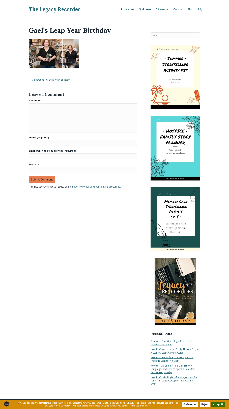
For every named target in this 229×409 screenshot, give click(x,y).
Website (34, 164)
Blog (190, 9)
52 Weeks (162, 9)
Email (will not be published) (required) (52, 150)
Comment (35, 100)
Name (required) (39, 137)
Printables (127, 9)
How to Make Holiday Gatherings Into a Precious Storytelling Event (172, 359)
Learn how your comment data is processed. (96, 186)
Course (178, 9)
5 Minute (145, 9)
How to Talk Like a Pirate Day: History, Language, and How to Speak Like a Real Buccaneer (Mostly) (173, 369)
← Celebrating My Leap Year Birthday (49, 79)
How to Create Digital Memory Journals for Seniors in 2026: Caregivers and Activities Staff (174, 381)
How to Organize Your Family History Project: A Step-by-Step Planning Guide (175, 351)
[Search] (198, 9)
